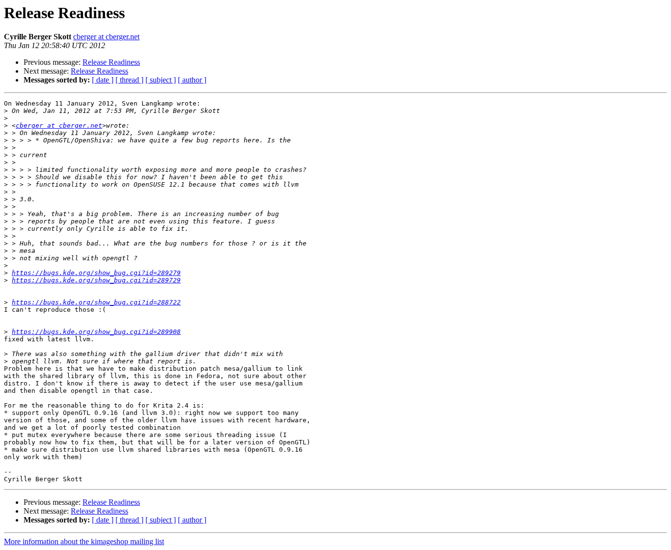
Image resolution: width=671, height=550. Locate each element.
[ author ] (192, 80)
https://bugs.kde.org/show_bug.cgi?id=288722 (96, 302)
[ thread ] (129, 80)
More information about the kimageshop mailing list (84, 541)
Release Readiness (111, 62)
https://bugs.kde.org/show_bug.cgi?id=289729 (96, 280)
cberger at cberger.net (106, 36)
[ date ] (102, 80)
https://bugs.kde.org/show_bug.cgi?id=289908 (96, 331)
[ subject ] (160, 80)
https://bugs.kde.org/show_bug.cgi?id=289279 (96, 272)
